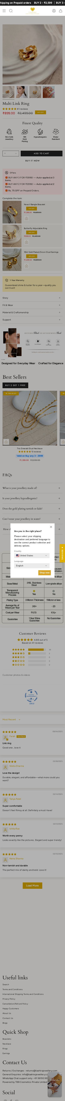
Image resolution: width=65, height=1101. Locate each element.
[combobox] (24, 555)
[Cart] (60, 10)
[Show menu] (4, 10)
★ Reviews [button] (62, 553)
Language (19, 561)
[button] (51, 527)
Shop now (45, 572)
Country (17, 551)
